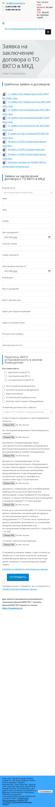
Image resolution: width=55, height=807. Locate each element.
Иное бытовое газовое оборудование (25, 401)
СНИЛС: (5, 221)
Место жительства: (11, 300)
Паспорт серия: (9, 243)
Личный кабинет (18, 73)
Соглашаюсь (45, 791)
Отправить (17, 577)
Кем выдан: (7, 277)
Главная (5, 73)
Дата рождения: (10, 232)
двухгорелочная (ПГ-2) (19, 372)
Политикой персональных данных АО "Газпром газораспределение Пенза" (17, 801)
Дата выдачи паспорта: (14, 266)
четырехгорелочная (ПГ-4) (21, 380)
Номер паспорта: (10, 255)
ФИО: (4, 198)
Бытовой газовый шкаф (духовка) (22, 389)
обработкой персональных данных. (19, 589)
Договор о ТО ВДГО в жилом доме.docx (26, 149)
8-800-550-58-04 (13, 9)
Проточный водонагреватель (20, 386)
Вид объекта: (8, 188)
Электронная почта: (12, 345)
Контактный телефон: (13, 333)
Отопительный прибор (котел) (21, 397)
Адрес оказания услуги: (13, 322)
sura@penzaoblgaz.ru (15, 3)
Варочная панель (14, 393)
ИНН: (4, 209)
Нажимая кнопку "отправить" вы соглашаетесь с (26, 587)
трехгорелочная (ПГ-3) (19, 376)
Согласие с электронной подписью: (19, 540)
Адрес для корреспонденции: (16, 311)
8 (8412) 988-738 (13, 6)
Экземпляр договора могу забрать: (19, 407)
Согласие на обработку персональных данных (25, 569)
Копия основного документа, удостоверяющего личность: (25, 419)
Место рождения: (10, 288)
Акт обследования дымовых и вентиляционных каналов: (25, 432)
